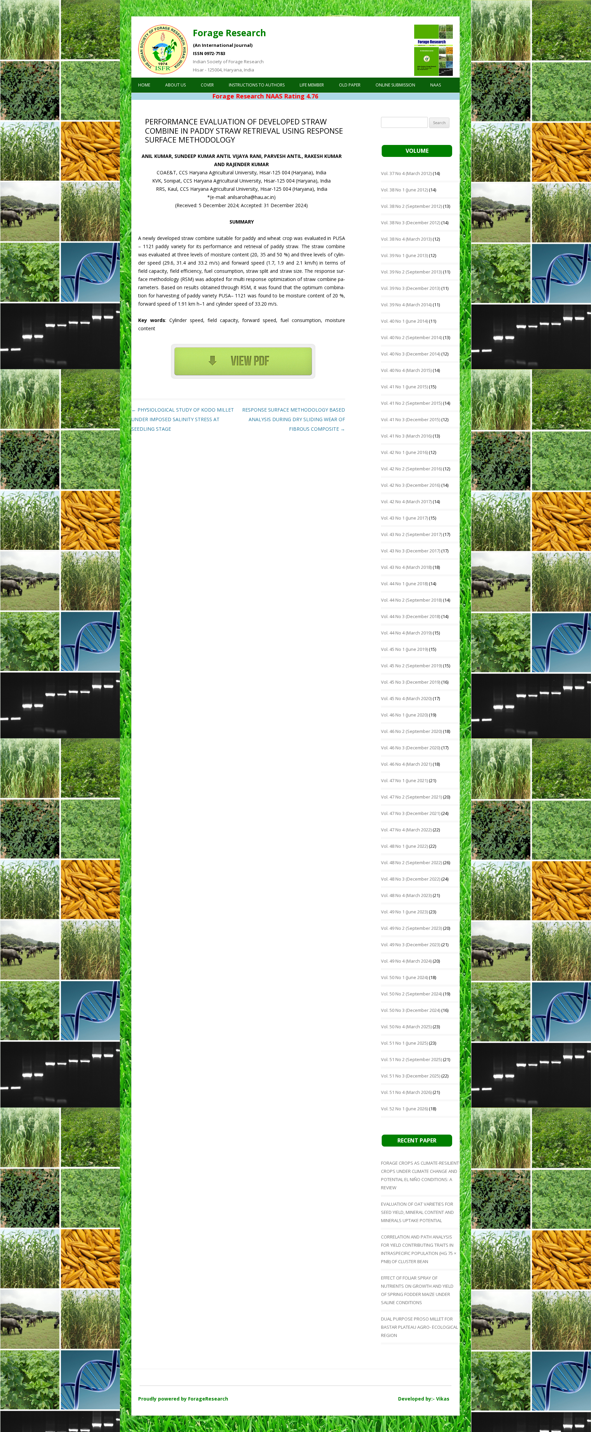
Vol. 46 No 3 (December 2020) (410, 748)
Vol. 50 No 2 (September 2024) (411, 994)
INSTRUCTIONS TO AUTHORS (257, 85)
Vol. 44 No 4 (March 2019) (406, 633)
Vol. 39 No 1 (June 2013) (404, 255)
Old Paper (349, 85)
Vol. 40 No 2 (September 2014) (411, 337)
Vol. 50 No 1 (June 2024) (404, 977)
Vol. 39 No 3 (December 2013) (410, 288)
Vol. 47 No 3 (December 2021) (410, 813)
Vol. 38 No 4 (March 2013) (406, 239)
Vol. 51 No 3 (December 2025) (410, 1076)
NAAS (435, 85)
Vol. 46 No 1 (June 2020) (404, 715)
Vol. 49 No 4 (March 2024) (406, 961)
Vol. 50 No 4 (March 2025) (406, 1026)
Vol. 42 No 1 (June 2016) (404, 452)
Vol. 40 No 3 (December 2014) (410, 354)
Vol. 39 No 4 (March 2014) (406, 305)
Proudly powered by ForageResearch (183, 1398)
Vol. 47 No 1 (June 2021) (404, 780)
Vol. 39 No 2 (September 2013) (411, 272)
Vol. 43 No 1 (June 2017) (404, 518)
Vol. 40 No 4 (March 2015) (406, 370)
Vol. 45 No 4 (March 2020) (406, 698)
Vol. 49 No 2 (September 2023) (411, 928)
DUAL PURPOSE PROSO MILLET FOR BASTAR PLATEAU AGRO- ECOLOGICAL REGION (419, 1327)
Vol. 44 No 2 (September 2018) (411, 600)
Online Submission (395, 85)
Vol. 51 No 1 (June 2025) (404, 1043)
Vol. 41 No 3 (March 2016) (406, 436)
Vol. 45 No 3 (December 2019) (410, 682)
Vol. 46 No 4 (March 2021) (406, 764)
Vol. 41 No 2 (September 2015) (411, 403)
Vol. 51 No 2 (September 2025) (411, 1059)
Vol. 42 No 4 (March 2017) (406, 501)
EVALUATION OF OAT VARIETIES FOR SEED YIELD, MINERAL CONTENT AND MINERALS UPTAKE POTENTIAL (417, 1212)
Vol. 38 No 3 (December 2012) (410, 222)
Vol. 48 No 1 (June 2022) (404, 846)
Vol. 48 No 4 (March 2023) (406, 895)
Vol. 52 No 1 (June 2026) (404, 1109)
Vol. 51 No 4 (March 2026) (406, 1092)
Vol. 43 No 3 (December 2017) (410, 551)
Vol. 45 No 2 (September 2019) (411, 666)
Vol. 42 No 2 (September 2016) (411, 469)
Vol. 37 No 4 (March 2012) (406, 173)
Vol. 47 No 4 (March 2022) (406, 830)
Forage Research (229, 33)
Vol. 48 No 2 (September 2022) (411, 862)
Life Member (312, 85)
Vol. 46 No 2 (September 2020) (411, 731)
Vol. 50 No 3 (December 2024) (410, 1010)
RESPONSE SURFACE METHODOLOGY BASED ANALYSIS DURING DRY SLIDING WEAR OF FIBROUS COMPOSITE (293, 419)
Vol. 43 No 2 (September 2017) (411, 534)
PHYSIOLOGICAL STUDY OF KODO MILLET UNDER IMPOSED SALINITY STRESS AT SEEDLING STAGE (182, 419)
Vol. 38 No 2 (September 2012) (411, 206)
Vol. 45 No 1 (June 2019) (404, 649)
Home (144, 85)
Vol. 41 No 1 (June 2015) (404, 387)
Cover (207, 85)
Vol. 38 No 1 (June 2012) (404, 190)
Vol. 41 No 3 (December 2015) (410, 419)
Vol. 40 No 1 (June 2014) (404, 321)
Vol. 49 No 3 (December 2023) (410, 944)
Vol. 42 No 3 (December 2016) (410, 485)
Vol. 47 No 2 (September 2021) (411, 797)
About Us (175, 85)
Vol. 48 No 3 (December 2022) (410, 879)
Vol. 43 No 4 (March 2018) (406, 567)
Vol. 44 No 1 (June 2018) (404, 583)
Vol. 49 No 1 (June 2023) (404, 912)
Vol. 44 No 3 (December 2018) (410, 616)
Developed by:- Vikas (423, 1398)
